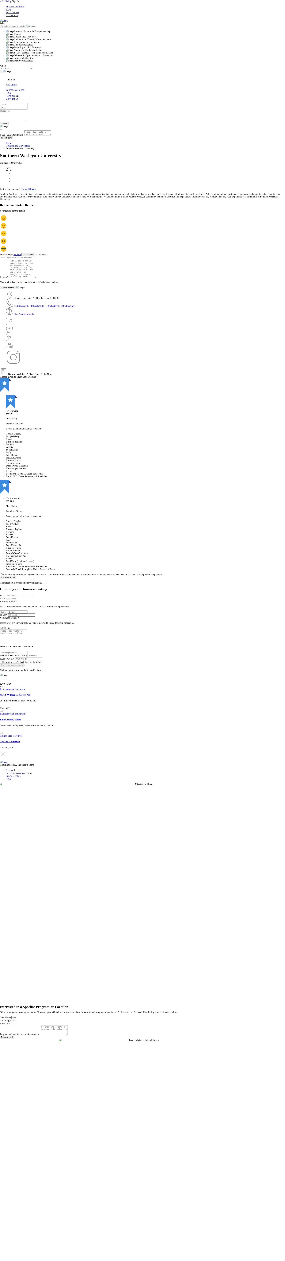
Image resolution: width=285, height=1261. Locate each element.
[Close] (1, 129)
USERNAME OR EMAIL (13, 655)
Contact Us (12, 15)
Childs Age (5, 1020)
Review (4, 277)
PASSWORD (7, 658)
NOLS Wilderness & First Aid (15, 695)
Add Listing (5, 1)
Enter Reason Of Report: (11, 135)
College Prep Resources (11, 735)
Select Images (6, 254)
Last (2, 598)
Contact (10, 770)
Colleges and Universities (18, 145)
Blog (8, 9)
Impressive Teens (15, 6)
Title (2, 257)
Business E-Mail (34, 604)
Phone (3, 615)
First (2, 595)
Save (8, 168)
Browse (17, 254)
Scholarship (12, 12)
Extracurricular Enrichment (12, 689)
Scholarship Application (19, 773)
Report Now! (6, 138)
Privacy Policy (13, 775)
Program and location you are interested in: (20, 1034)
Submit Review (29, 189)
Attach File (5, 628)
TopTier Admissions (10, 741)
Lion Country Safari (10, 719)
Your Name (5, 1017)
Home (9, 143)
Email (3, 1023)
